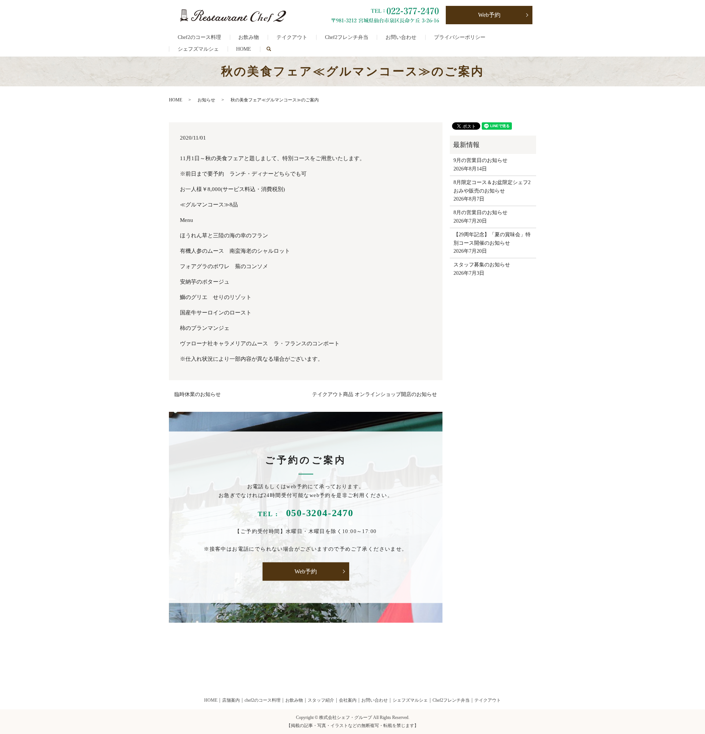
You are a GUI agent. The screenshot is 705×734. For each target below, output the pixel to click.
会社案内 (348, 700)
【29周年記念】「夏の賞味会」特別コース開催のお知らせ (492, 238)
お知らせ (206, 99)
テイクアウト (291, 37)
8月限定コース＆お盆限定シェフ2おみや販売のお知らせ (492, 186)
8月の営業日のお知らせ (480, 212)
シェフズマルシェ (198, 49)
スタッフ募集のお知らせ (481, 264)
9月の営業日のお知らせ (480, 160)
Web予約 (489, 15)
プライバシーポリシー (459, 37)
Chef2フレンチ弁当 (346, 37)
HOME (243, 49)
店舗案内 (231, 700)
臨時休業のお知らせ (197, 394)
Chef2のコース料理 (199, 37)
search (273, 49)
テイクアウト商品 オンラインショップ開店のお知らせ (374, 394)
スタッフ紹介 (321, 700)
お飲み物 (248, 37)
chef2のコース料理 (263, 700)
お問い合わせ (401, 37)
